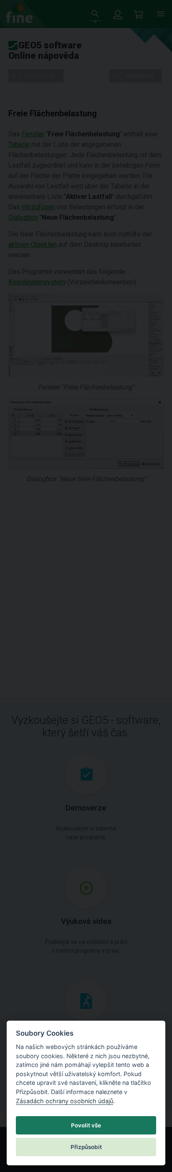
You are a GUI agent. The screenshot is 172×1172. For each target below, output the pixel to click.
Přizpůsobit (86, 1147)
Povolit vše (86, 1125)
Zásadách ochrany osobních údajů (64, 1100)
